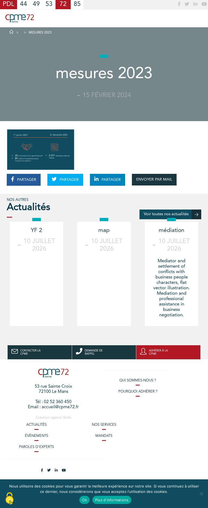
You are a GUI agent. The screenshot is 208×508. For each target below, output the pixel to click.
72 (63, 4)
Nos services (104, 425)
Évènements (36, 436)
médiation (171, 230)
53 (49, 4)
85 (77, 4)
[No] (201, 493)
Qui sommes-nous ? (137, 380)
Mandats (103, 436)
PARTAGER (26, 180)
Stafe (67, 417)
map (104, 230)
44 (23, 4)
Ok (84, 500)
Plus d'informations (112, 500)
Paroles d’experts (36, 447)
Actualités (36, 425)
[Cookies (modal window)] (9, 499)
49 (36, 4)
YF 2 (36, 230)
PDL (8, 4)
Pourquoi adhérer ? (137, 391)
